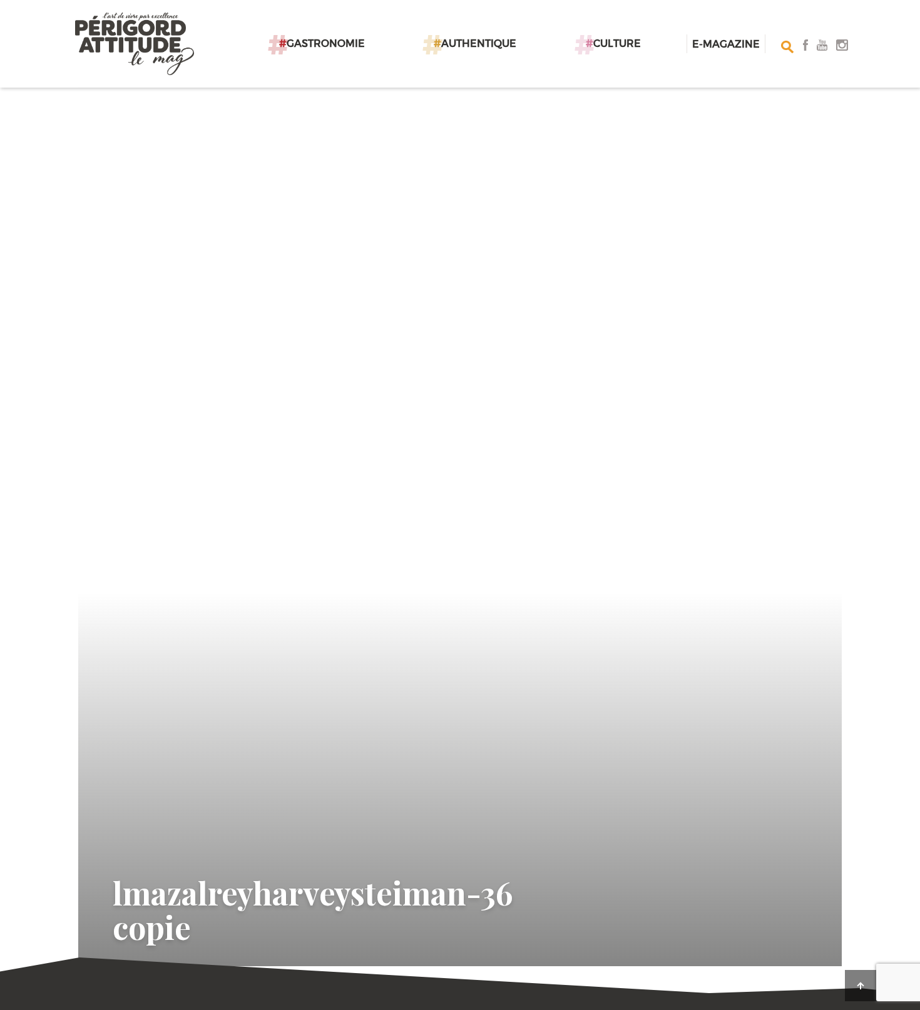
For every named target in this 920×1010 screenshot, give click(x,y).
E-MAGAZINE (726, 43)
